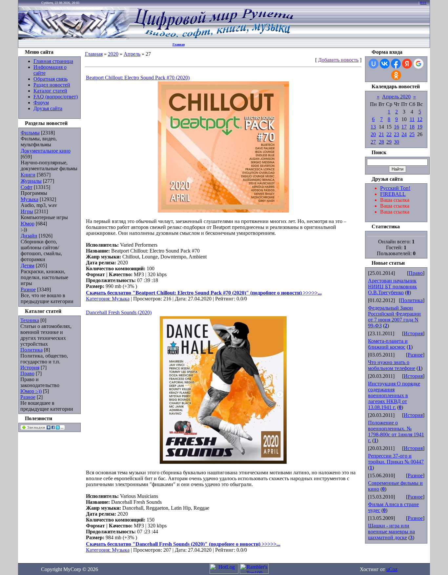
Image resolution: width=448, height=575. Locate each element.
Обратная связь (50, 79)
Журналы (31, 181)
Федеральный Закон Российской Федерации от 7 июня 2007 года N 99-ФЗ (394, 316)
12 (419, 119)
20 (373, 134)
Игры (27, 211)
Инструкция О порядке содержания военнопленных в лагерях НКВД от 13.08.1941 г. (394, 395)
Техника (29, 320)
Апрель (132, 54)
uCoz (391, 569)
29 (389, 142)
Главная (179, 44)
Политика (31, 350)
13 (373, 127)
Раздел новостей (51, 85)
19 (419, 127)
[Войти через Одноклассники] (396, 75)
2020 (113, 54)
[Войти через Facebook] (396, 64)
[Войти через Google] (418, 63)
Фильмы (30, 132)
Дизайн (29, 235)
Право (27, 373)
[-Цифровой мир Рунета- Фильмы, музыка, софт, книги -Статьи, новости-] (213, 38)
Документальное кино (46, 151)
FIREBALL (393, 194)
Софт (26, 187)
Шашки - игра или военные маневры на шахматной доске (391, 531)
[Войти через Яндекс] (407, 64)
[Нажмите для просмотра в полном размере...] (223, 211)
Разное (28, 289)
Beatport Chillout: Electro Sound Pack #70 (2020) (138, 77)
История (29, 367)
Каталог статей (50, 90)
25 (412, 134)
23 (396, 134)
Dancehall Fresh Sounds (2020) (119, 312)
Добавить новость (338, 60)
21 (381, 134)
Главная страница (53, 61)
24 (404, 134)
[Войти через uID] (373, 64)
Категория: (99, 298)
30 (396, 142)
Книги (28, 174)
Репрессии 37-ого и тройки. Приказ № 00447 (396, 458)
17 (404, 127)
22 (389, 134)
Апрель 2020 (396, 96)
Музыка (29, 199)
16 (396, 127)
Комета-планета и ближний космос (388, 344)
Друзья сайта (47, 108)
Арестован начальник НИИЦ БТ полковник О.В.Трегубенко (392, 286)
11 (412, 119)
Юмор (27, 223)
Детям (27, 265)
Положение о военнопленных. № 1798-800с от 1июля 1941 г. (396, 431)
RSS (423, 3)
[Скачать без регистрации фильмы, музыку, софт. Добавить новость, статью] (74, 38)
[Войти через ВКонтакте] (385, 64)
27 (373, 142)
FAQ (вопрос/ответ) (55, 96)
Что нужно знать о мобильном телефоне (391, 365)
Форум (41, 102)
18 (412, 127)
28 (381, 142)
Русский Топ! (395, 188)
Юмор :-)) (31, 391)
